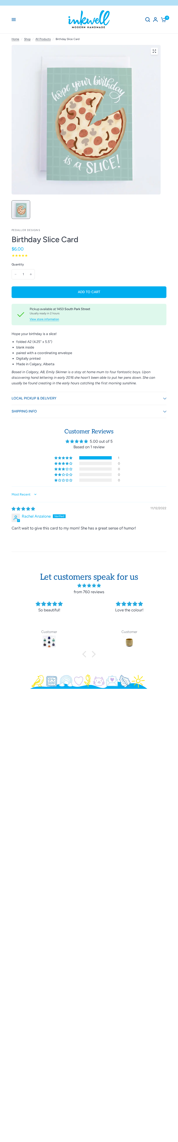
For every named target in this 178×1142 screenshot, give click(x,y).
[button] (63, 457)
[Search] (148, 19)
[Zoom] (154, 51)
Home (15, 39)
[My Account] (155, 19)
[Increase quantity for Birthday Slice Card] (31, 274)
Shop (27, 39)
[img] (23, 508)
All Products (43, 39)
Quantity (18, 264)
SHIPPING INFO (24, 411)
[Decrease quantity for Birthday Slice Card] (15, 274)
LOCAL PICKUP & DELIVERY (34, 398)
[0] (162, 19)
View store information (44, 319)
